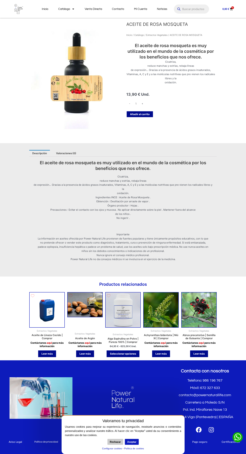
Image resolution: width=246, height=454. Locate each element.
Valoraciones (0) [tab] (66, 153)
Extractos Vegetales (157, 35)
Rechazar (115, 441)
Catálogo (64, 9)
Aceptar (131, 441)
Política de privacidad (46, 442)
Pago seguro (199, 441)
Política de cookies (134, 448)
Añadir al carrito (140, 114)
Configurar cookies (112, 448)
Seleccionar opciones (123, 353)
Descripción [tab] (39, 153)
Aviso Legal (15, 441)
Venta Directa (93, 9)
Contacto (118, 9)
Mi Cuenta (140, 9)
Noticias (162, 9)
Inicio (45, 9)
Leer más (47, 353)
